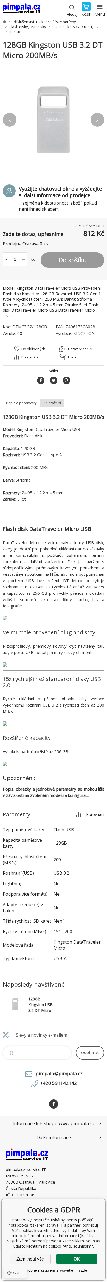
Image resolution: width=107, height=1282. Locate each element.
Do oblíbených (33, 348)
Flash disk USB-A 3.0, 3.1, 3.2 (75, 26)
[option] (53, 120)
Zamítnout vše (30, 1259)
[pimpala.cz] (4, 21)
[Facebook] (53, 1104)
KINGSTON (84, 333)
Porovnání (30, 357)
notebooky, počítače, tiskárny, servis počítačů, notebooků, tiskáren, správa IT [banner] (21, 9)
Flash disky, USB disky (28, 26)
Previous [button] (9, 120)
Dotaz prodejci (80, 348)
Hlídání (74, 357)
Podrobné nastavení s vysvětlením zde (53, 1270)
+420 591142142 (58, 1083)
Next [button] (97, 120)
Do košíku (72, 260)
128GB (15, 31)
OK (77, 1259)
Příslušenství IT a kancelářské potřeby (44, 21)
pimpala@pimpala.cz (59, 1073)
